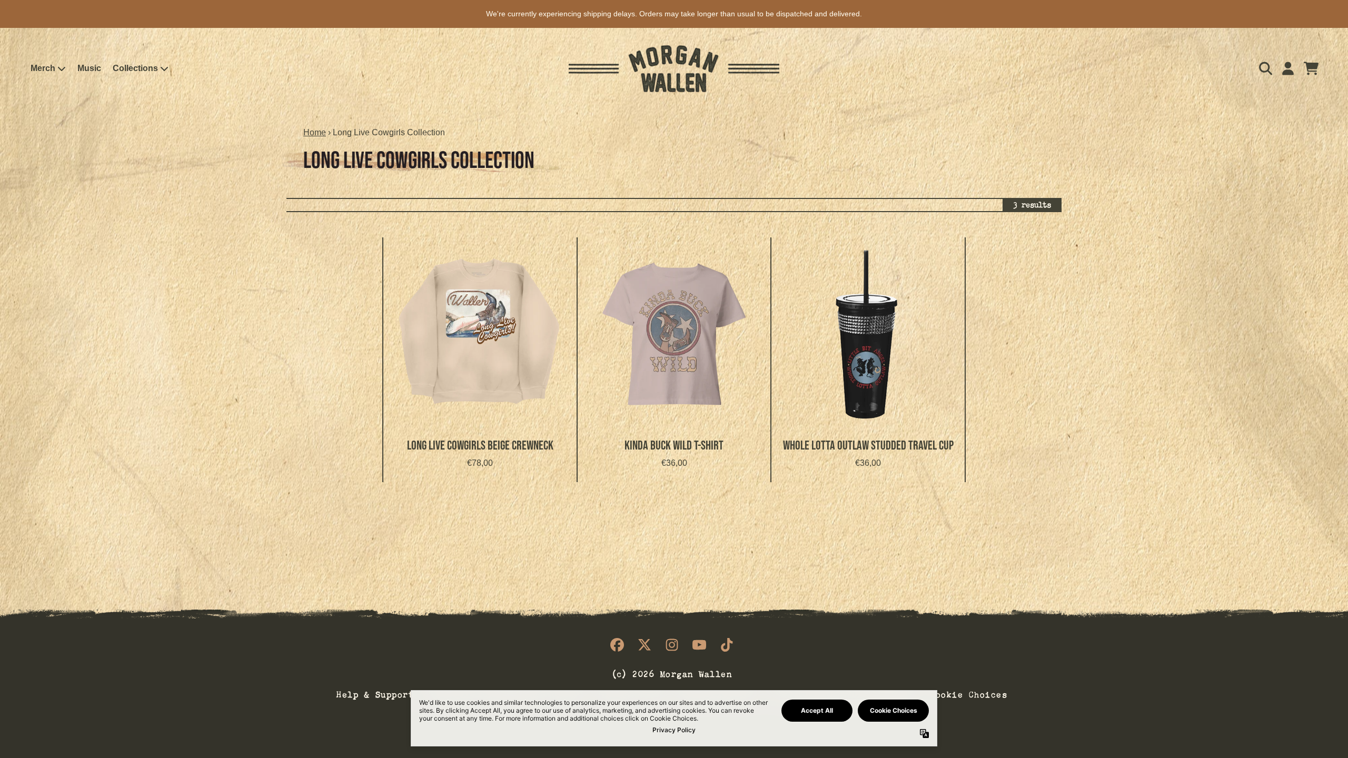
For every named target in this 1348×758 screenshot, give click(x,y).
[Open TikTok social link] (726, 644)
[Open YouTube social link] (699, 644)
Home (314, 132)
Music (89, 68)
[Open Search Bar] (1264, 68)
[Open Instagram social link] (671, 644)
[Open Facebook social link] (617, 644)
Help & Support (375, 693)
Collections (135, 68)
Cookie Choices (968, 693)
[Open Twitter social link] (644, 644)
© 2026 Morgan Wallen (672, 673)
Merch (43, 68)
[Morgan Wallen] (674, 69)
